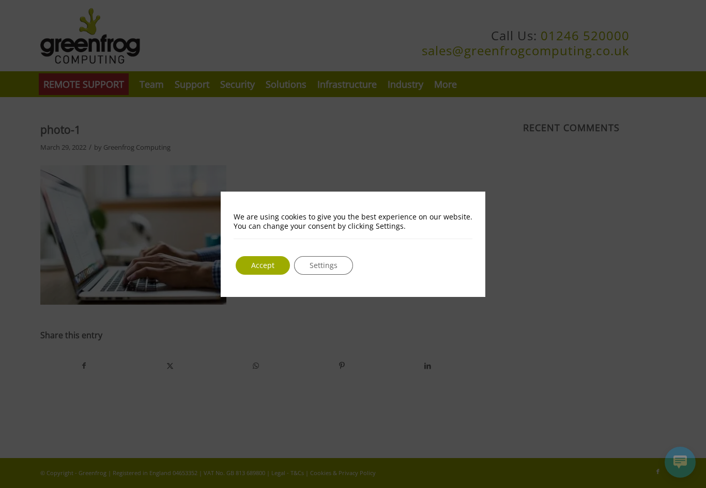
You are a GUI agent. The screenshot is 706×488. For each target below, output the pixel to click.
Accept (262, 265)
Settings (323, 265)
